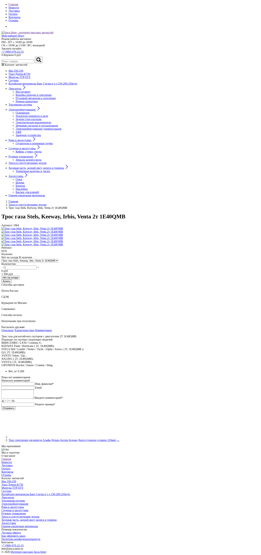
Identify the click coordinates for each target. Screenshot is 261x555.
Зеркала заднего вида (28, 159)
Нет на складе (10, 277)
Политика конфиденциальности (20, 539)
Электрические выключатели (33, 122)
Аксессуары (8, 523)
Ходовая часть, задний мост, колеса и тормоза (29, 519)
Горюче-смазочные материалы (27, 195)
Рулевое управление (13, 513)
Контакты (14, 17)
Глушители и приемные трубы (34, 143)
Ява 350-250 (16, 70)
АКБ (18, 131)
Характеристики (24, 330)
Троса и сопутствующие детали (28, 162)
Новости (14, 7)
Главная (13, 4)
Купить (6, 281)
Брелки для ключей (27, 192)
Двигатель (7, 497)
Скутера (13, 80)
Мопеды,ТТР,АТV (20, 77)
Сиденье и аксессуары (14, 510)
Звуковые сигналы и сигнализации (37, 125)
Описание (7, 330)
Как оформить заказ (13, 535)
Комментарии (43, 330)
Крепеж (20, 185)
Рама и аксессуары (12, 507)
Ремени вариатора (27, 101)
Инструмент (23, 91)
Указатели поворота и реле (32, 115)
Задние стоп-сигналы (29, 119)
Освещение (22, 112)
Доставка (14, 10)
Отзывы (13, 20)
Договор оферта (11, 532)
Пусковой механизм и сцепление (36, 98)
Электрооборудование (14, 503)
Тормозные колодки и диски (33, 171)
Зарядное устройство (28, 135)
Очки (19, 179)
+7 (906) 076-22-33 (12, 51)
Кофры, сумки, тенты (29, 151)
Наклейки (22, 188)
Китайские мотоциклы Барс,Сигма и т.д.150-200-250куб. (43, 83)
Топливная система (20, 104)
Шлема (20, 182)
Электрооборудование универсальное (38, 128)
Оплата (13, 13)
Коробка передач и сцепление (34, 94)
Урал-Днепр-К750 (19, 73)
